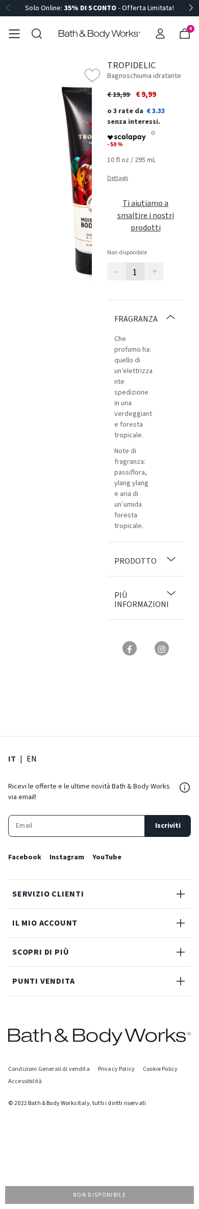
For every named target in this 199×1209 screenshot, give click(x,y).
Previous (8, 8)
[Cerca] (37, 33)
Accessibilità (25, 1081)
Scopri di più (40, 952)
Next (191, 8)
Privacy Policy (116, 1069)
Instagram (66, 857)
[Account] (160, 33)
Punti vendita (43, 981)
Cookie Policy (160, 1069)
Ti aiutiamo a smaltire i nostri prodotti (145, 215)
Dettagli (117, 178)
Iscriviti (168, 826)
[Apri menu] (14, 33)
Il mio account (45, 923)
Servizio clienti (48, 894)
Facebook (24, 857)
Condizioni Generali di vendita (49, 1069)
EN (32, 759)
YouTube (106, 857)
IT (12, 759)
